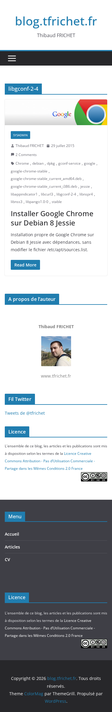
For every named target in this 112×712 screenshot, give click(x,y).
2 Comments (26, 154)
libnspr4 (86, 194)
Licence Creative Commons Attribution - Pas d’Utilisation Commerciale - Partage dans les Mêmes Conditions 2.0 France (50, 461)
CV (7, 559)
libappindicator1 (24, 194)
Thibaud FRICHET (30, 145)
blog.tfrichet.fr (56, 21)
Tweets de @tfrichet (25, 413)
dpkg (51, 163)
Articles (12, 547)
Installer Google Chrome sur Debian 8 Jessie (52, 218)
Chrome (22, 163)
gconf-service (69, 163)
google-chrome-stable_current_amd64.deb (46, 178)
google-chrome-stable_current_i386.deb (44, 186)
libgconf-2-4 (66, 194)
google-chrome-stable (29, 171)
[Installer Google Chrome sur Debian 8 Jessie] (56, 112)
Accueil (12, 534)
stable (57, 201)
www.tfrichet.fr (56, 351)
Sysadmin (20, 135)
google (89, 163)
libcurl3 (47, 194)
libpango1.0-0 (37, 201)
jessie (85, 186)
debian (38, 163)
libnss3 (16, 201)
